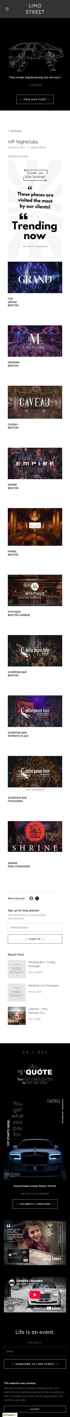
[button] (7, 9)
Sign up (35, 939)
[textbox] (35, 927)
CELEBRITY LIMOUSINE (35, 1204)
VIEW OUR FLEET (35, 99)
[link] (35, 9)
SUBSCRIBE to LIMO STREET (35, 1364)
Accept (35, 1409)
